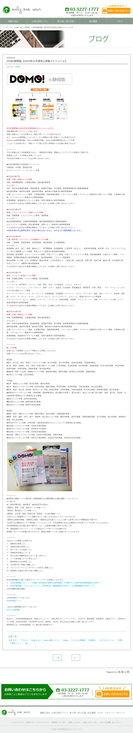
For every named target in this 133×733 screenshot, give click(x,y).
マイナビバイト (106, 640)
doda (65, 640)
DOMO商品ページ (14, 601)
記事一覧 (12, 636)
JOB (120, 640)
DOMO (17, 67)
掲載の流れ (13, 21)
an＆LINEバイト (51, 640)
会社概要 (93, 21)
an (27, 643)
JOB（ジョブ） (74, 722)
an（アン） (117, 722)
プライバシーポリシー (115, 713)
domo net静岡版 (13, 610)
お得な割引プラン (40, 21)
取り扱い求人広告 (77, 713)
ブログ (120, 21)
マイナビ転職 (78, 640)
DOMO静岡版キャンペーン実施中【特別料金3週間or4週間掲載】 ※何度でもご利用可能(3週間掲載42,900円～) (55, 583)
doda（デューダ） (90, 722)
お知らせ (35, 640)
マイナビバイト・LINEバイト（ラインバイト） (30, 722)
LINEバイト (16, 643)
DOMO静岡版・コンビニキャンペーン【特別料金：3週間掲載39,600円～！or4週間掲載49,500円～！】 (52, 586)
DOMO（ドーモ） (59, 722)
